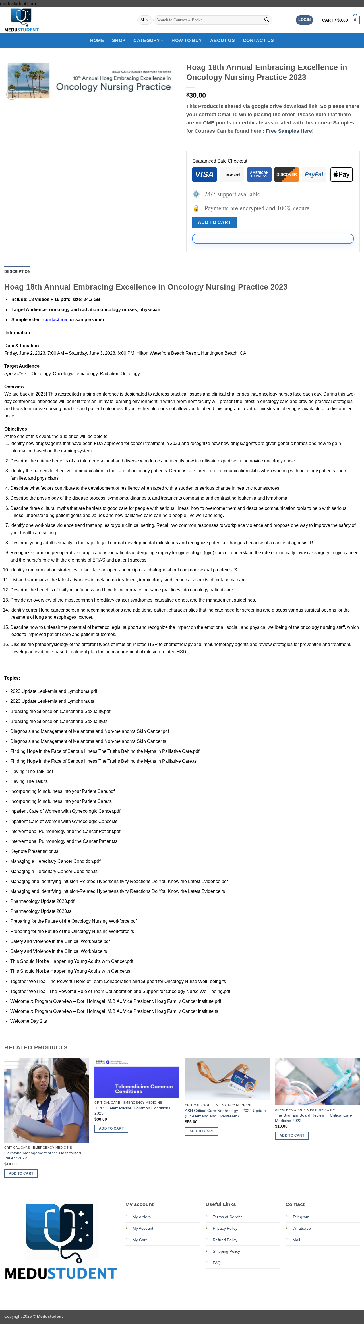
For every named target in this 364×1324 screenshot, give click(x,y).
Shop (118, 40)
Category (146, 40)
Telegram (301, 1217)
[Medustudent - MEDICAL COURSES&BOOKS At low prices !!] (32, 20)
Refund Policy (225, 1240)
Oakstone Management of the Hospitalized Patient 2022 (42, 1156)
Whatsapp (302, 1228)
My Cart (140, 1240)
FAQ (217, 1263)
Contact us (258, 40)
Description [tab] (17, 271)
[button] (304, 20)
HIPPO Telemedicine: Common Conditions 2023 (132, 1111)
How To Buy (186, 40)
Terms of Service (228, 1217)
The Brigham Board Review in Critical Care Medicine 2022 (313, 1118)
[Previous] (4, 1122)
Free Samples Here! (290, 131)
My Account (143, 1228)
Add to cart (214, 222)
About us (222, 40)
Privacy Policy (225, 1228)
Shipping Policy (226, 1251)
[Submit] (267, 20)
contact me (55, 319)
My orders (142, 1217)
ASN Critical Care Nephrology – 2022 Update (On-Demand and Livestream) (225, 1113)
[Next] (359, 1122)
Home (97, 40)
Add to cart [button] (21, 1173)
